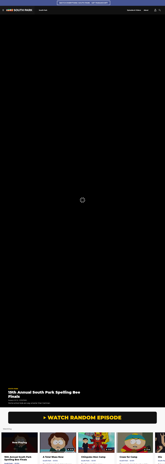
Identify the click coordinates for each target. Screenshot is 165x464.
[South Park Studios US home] (19, 10)
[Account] (155, 10)
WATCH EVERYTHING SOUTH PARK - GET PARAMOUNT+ (83, 3)
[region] (82, 200)
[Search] (160, 10)
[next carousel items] (160, 447)
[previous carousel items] (4, 447)
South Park (13, 389)
